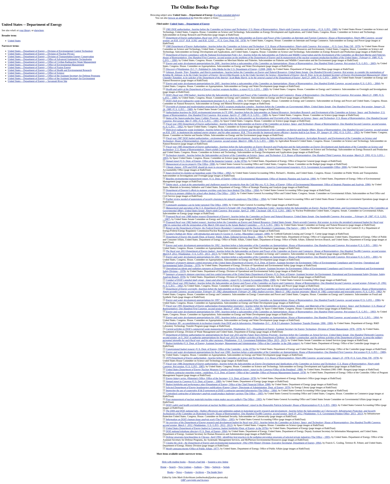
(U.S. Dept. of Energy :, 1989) (193, 381)
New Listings (184, 467)
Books (170, 472)
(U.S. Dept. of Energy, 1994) (196, 431)
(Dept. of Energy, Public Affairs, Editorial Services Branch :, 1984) (214, 237)
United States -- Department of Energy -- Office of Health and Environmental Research (50, 70)
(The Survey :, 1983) (236, 228)
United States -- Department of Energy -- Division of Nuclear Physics (41, 53)
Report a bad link (196, 462)
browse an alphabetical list (180, 18)
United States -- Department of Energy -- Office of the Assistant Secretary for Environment (51, 78)
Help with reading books (174, 462)
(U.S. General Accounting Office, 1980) (221, 280)
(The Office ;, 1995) (201, 193)
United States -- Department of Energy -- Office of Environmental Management (46, 64)
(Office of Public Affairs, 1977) (192, 448)
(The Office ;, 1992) (198, 173)
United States (14, 40)
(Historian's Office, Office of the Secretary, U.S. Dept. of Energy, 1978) (211, 378)
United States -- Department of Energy (190, 24)
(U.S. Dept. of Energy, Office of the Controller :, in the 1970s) (210, 349)
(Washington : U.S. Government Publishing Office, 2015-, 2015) (273, 338)
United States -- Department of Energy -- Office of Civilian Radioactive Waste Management (52, 62)
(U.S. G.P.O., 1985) (275, 209)
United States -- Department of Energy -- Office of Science (36, 73)
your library (24, 30)
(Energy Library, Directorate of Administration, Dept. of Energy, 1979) (228, 387)
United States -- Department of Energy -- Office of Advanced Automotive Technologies (50, 59)
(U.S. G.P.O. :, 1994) (272, 317)
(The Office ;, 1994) (212, 190)
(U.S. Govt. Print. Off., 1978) (272, 358)
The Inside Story (215, 472)
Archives (199, 472)
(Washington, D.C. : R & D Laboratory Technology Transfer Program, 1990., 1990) (249, 323)
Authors (198, 467)
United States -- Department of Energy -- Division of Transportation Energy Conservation (51, 56)
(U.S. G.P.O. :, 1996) (273, 300)
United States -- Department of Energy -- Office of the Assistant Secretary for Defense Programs (54, 75)
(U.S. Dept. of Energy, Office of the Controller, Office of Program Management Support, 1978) (236, 372)
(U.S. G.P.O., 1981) (273, 223)
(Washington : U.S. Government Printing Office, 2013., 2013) (269, 412)
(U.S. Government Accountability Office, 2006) (256, 167)
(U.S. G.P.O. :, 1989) (217, 89)
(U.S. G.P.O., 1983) (251, 405)
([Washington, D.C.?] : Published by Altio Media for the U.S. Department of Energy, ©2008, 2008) (219, 69)
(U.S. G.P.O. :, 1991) (272, 245)
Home (163, 467)
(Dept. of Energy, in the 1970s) (217, 428)
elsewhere (39, 30)
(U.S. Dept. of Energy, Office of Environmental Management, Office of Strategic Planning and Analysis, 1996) (241, 178)
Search (172, 467)
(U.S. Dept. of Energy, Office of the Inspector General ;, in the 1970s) (206, 161)
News (179, 472)
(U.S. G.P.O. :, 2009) (275, 75)
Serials (226, 467)
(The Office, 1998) (190, 164)
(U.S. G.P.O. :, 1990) (274, 58)
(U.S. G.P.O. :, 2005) (271, 63)
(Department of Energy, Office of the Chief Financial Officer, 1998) (218, 384)
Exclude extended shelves (226, 15)
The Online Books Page (195, 6)
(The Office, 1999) (197, 205)
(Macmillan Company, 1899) (218, 233)
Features (189, 472)
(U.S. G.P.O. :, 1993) (204, 101)
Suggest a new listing (218, 462)
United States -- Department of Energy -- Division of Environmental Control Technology (50, 51)
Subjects (216, 467)
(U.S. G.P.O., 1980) (252, 29)
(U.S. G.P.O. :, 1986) (270, 139)
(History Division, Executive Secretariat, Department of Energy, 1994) (243, 443)
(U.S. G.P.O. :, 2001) (272, 257)
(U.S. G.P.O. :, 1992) (275, 131)
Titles (207, 467)
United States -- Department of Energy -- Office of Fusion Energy (39, 67)
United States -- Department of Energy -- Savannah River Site (37, 81)
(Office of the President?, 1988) (234, 369)
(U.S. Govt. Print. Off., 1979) (263, 46)
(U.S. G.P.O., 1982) (275, 290)
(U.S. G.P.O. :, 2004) (273, 83)
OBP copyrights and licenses (195, 480)
